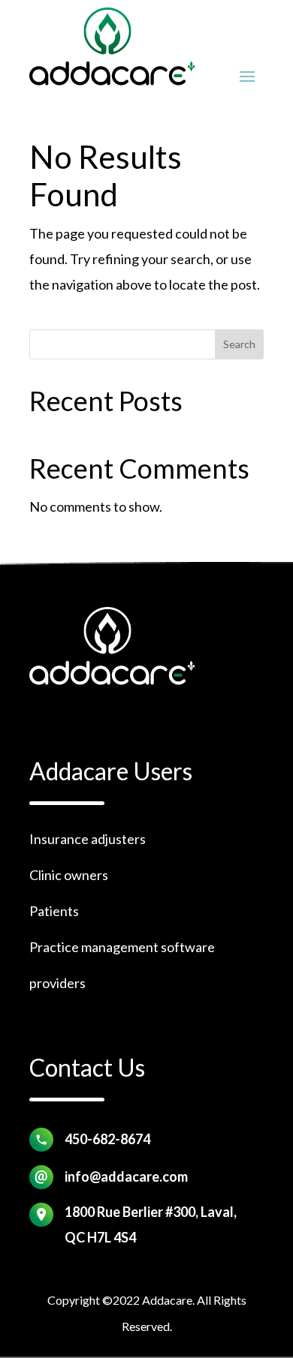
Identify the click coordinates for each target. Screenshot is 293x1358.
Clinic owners (68, 875)
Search (239, 344)
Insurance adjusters (87, 839)
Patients (54, 911)
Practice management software (122, 947)
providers (57, 983)
